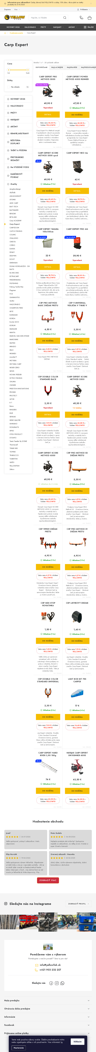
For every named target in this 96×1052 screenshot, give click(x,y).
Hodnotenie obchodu (48, 821)
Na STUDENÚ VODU (20, 167)
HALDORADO (17, 106)
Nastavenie (19, 1048)
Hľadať (65, 18)
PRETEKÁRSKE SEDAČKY (17, 159)
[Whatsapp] (62, 983)
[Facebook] (51, 983)
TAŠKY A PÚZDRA (19, 150)
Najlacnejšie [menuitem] (57, 67)
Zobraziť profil (77, 904)
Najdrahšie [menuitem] (72, 67)
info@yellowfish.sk (50, 965)
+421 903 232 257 (82, 18)
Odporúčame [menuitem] (42, 67)
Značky (14, 184)
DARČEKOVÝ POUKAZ (16, 176)
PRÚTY (14, 112)
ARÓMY (14, 126)
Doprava (7, 9)
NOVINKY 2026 (18, 99)
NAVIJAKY (15, 119)
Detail (48, 114)
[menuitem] (13, 27)
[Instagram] (57, 983)
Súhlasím (77, 1041)
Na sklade (19, 87)
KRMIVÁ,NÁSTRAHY (20, 133)
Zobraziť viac (48, 880)
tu (62, 1042)
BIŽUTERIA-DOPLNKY (16, 142)
